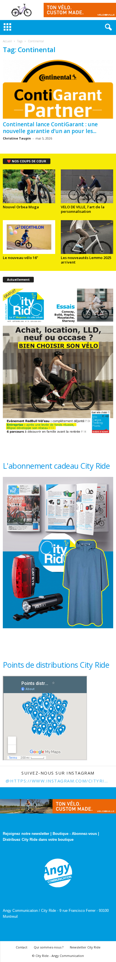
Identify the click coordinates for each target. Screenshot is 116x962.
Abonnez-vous (84, 833)
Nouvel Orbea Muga (21, 206)
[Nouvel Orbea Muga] (29, 186)
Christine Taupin (17, 138)
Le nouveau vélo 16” (20, 257)
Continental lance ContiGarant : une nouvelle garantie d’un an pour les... (50, 128)
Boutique (60, 833)
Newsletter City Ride (85, 947)
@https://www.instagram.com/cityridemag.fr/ (58, 781)
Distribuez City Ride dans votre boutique (38, 839)
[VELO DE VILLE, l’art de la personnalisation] (87, 186)
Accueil (7, 41)
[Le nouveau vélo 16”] (29, 237)
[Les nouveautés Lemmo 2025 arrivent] (87, 237)
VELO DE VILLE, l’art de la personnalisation (82, 209)
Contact (21, 947)
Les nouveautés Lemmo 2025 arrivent (86, 260)
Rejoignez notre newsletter (26, 833)
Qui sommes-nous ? (48, 947)
